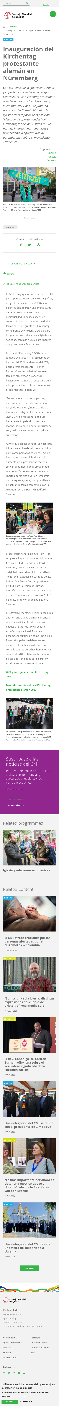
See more (29, 1268)
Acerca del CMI (10, 1337)
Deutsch (51, 160)
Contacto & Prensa (40, 1347)
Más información (18, 1396)
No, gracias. (26, 1401)
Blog (33, 1352)
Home (4, 26)
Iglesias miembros (12, 1342)
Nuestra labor (10, 1357)
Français (51, 156)
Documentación (39, 1342)
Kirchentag (10, 227)
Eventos (7, 1352)
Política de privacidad (14, 789)
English (52, 153)
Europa (10, 273)
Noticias (13, 26)
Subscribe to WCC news (24, 264)
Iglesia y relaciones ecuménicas (23, 283)
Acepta (9, 1401)
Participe (35, 1337)
